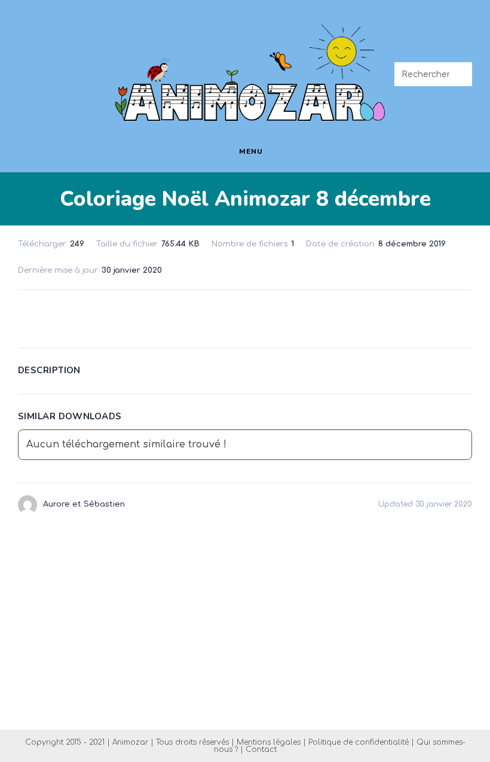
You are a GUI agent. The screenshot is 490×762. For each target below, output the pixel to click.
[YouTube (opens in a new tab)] (31, 82)
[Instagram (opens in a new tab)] (82, 63)
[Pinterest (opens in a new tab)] (55, 63)
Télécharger (245, 317)
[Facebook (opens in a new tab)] (28, 63)
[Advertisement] (245, 622)
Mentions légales (269, 742)
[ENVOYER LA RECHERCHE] (460, 74)
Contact (261, 749)
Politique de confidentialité (358, 742)
